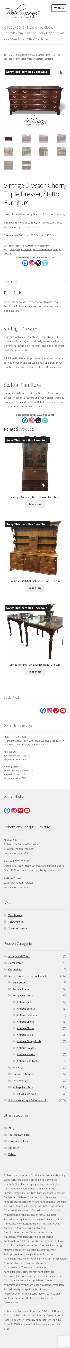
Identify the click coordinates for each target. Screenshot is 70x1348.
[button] (61, 72)
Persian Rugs (20, 1080)
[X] (38, 263)
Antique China (21, 989)
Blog (11, 1128)
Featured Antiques (18, 1134)
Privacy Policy (16, 921)
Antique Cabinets (27, 1015)
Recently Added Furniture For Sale (27, 976)
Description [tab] (11, 281)
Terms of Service (18, 928)
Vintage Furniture (23, 1087)
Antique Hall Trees (19, 956)
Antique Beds (24, 1002)
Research (13, 1147)
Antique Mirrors (26, 1054)
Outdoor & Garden (23, 1074)
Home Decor (15, 962)
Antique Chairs (25, 1021)
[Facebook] (25, 263)
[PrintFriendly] (45, 263)
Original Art (15, 969)
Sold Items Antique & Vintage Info (33, 54)
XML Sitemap (15, 915)
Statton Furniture (42, 249)
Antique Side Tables (28, 1061)
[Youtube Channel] (63, 711)
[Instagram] (32, 263)
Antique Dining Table (29, 1041)
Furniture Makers (18, 1141)
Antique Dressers (27, 1048)
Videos (12, 1154)
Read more (35, 504)
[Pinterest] (56, 711)
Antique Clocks (25, 1028)
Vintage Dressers (27, 1093)
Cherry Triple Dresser (21, 249)
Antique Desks (25, 1034)
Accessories (19, 982)
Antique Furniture (23, 995)
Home (11, 54)
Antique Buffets (26, 1008)
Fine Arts (18, 1067)
